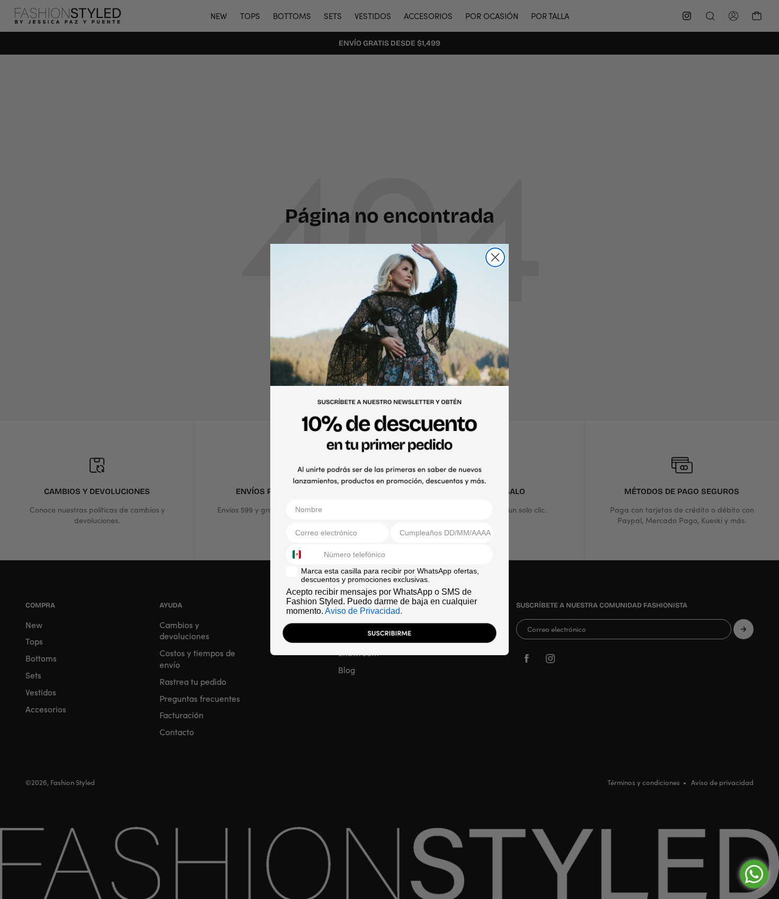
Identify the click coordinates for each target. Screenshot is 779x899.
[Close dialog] (495, 257)
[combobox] (302, 554)
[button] (389, 635)
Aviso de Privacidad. (363, 610)
